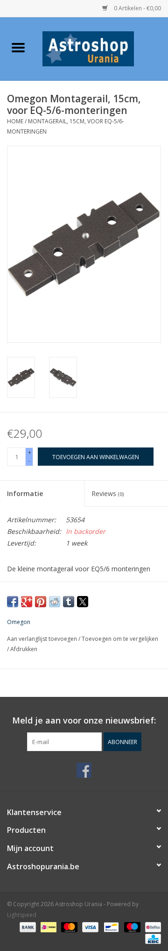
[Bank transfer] (26, 926)
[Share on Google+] (26, 601)
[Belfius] (151, 926)
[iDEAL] (47, 926)
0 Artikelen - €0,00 (136, 8)
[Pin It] (40, 601)
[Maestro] (131, 926)
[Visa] (89, 926)
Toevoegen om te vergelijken (120, 639)
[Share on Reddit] (54, 601)
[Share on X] (82, 601)
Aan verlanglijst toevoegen (42, 639)
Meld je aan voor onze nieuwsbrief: (84, 720)
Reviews (107, 493)
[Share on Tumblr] (68, 601)
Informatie (25, 493)
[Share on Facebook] (12, 601)
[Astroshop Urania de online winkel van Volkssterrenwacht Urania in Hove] (102, 47)
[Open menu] (18, 47)
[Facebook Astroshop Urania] (84, 770)
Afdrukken (23, 649)
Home (15, 121)
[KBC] (151, 938)
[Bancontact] (110, 926)
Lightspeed (21, 915)
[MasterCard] (68, 926)
